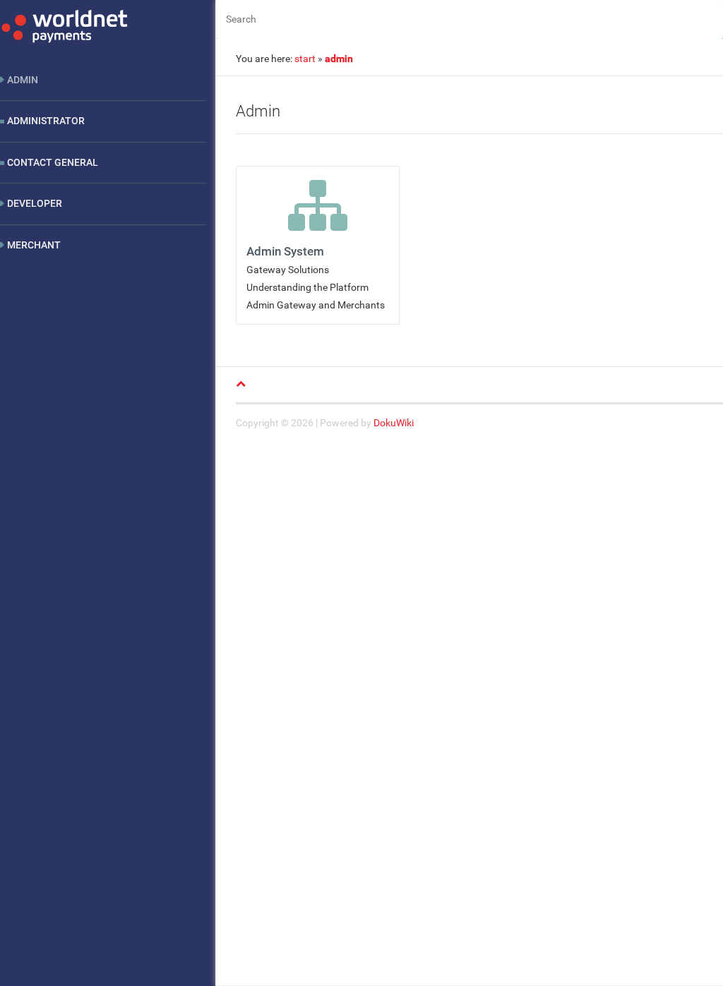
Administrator (46, 120)
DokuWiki (394, 422)
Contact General (52, 162)
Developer (34, 203)
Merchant (34, 245)
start (305, 58)
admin (339, 58)
